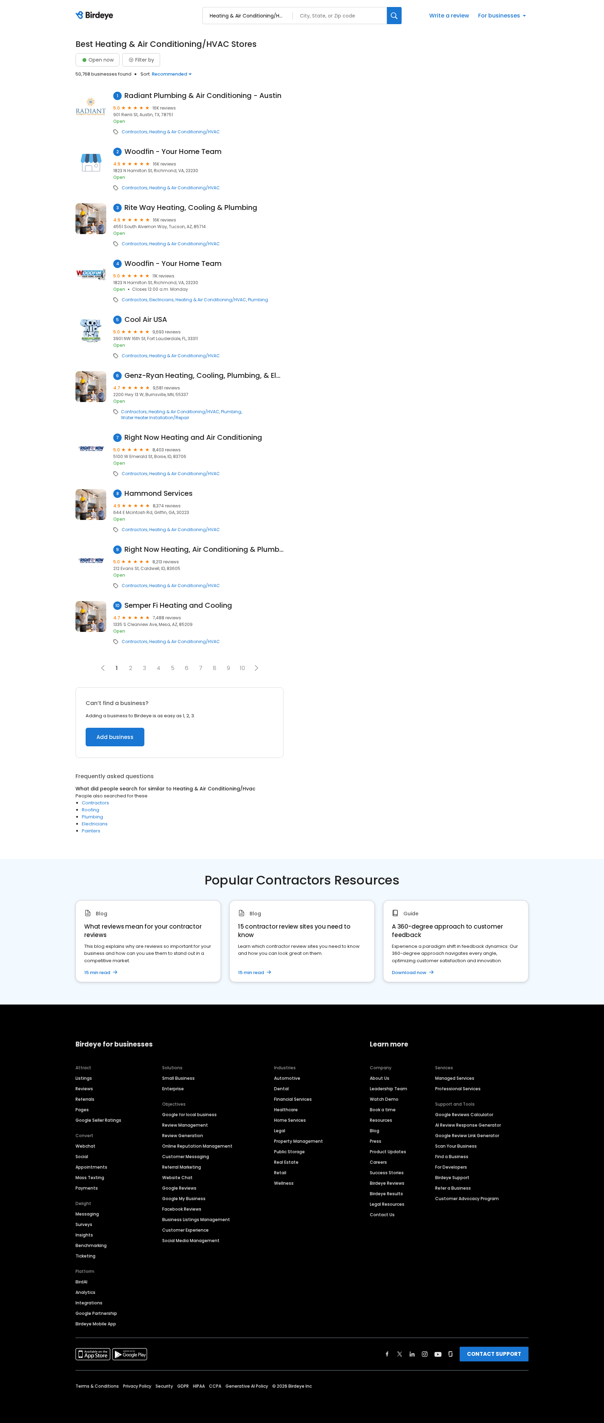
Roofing (90, 809)
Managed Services (454, 1078)
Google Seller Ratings (98, 1120)
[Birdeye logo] (96, 16)
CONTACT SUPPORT (494, 1354)
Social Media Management (191, 1241)
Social (82, 1157)
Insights (84, 1235)
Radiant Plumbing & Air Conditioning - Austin (202, 95)
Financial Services (293, 1099)
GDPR (183, 1386)
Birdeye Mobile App (96, 1324)
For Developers (451, 1167)
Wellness (284, 1183)
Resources (381, 1120)
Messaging (87, 1214)
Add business (115, 737)
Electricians (161, 300)
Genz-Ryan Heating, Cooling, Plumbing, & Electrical (203, 375)
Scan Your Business (456, 1146)
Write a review (449, 16)
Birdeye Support (452, 1178)
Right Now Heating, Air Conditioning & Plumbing (203, 549)
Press (375, 1141)
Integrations (89, 1303)
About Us (379, 1078)
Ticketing (85, 1256)
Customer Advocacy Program (467, 1199)
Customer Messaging (185, 1157)
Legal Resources (387, 1204)
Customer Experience (185, 1230)
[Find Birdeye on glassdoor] (450, 1354)
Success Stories (387, 1173)
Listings (84, 1078)
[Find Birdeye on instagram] (424, 1354)
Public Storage (289, 1152)
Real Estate (286, 1162)
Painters (91, 830)
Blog (374, 1131)
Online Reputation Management (197, 1146)
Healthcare (286, 1110)
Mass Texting (90, 1178)
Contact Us (382, 1215)
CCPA (215, 1386)
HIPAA (199, 1386)
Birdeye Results (386, 1194)
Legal (279, 1131)
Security (164, 1386)
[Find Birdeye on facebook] (387, 1354)
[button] (256, 668)
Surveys (84, 1224)
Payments (87, 1188)
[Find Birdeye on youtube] (437, 1354)
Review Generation (182, 1136)
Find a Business (451, 1157)
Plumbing (258, 300)
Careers (378, 1162)
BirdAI (81, 1282)
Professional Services (458, 1089)
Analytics (85, 1292)
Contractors (135, 132)
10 (242, 668)
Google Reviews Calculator (464, 1115)
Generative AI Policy (246, 1386)
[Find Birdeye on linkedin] (412, 1354)
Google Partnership (96, 1313)
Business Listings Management (196, 1220)
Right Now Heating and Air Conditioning (193, 437)
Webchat (85, 1146)
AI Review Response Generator (468, 1125)
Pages (82, 1110)
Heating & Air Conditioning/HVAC (184, 132)
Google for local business (189, 1115)
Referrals (85, 1099)
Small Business (178, 1078)
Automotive (287, 1078)
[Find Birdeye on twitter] (399, 1354)
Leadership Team (388, 1089)
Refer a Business (453, 1188)
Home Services (290, 1120)
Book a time (383, 1110)
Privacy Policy (137, 1386)
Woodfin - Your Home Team (173, 151)
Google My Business (184, 1199)
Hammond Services (158, 493)
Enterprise (173, 1089)
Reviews (84, 1089)
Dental (281, 1089)
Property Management (298, 1141)
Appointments (91, 1167)
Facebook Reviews (181, 1209)
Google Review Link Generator (467, 1136)
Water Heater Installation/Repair (155, 418)
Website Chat (177, 1178)
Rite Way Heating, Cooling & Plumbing (190, 207)
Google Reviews (179, 1188)
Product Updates (388, 1152)
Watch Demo (384, 1099)
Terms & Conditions (97, 1386)
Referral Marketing (181, 1167)
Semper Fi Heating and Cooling (178, 605)
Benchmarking (91, 1245)
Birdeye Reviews (387, 1183)
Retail (280, 1173)
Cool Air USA (145, 319)
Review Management (185, 1125)
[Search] (394, 15)
